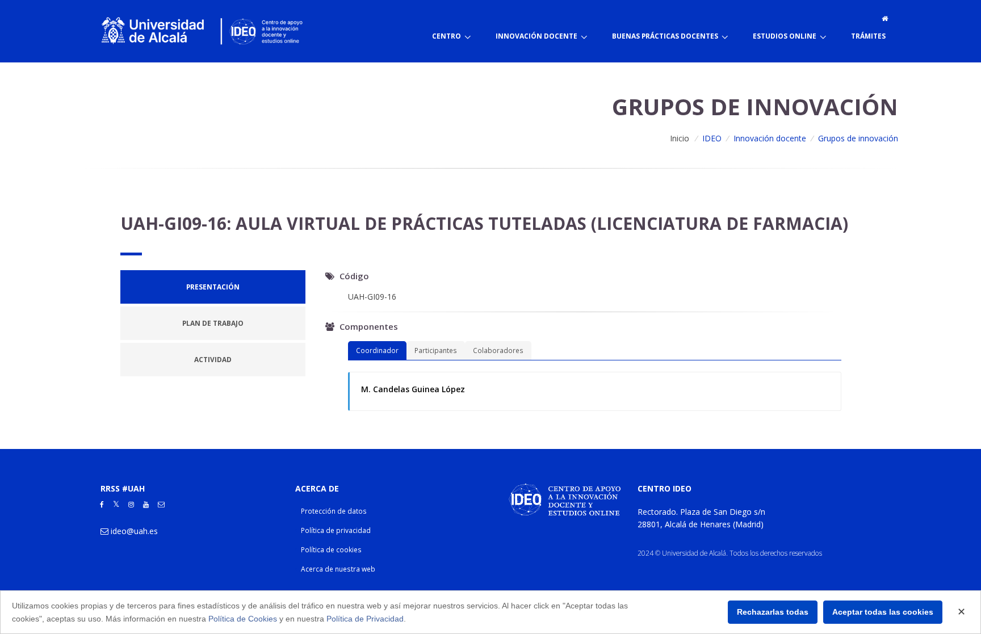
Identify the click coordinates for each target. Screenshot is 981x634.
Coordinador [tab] (377, 350)
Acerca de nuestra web (338, 569)
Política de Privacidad (365, 618)
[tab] (212, 287)
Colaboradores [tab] (498, 350)
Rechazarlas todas (772, 611)
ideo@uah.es (134, 531)
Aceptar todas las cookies (882, 611)
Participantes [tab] (435, 350)
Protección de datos (334, 511)
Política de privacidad (336, 530)
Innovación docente (769, 138)
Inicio (679, 138)
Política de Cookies (242, 618)
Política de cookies (331, 550)
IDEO (712, 138)
